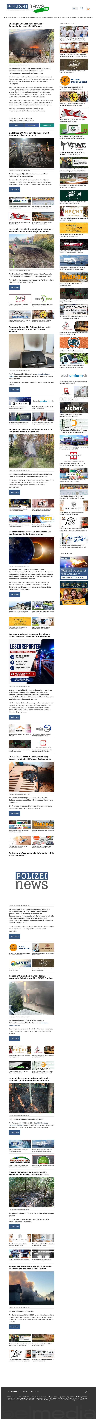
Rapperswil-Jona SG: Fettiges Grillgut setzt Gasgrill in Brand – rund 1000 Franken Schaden (29, 329)
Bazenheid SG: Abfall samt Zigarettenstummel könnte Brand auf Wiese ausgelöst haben (31, 230)
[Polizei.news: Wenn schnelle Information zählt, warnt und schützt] (31, 880)
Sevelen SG (65, 17)
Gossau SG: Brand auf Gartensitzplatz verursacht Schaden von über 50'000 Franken (31, 977)
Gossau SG (31, 17)
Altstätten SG (8, 17)
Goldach (24, 17)
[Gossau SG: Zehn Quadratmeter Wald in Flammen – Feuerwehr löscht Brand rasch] (31, 1192)
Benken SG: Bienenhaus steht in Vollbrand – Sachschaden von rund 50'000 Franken (30, 1267)
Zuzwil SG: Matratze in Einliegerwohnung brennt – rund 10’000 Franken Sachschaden (30, 758)
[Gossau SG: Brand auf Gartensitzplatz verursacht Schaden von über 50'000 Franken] (31, 998)
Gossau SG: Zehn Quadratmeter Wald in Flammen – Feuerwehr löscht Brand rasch (29, 1173)
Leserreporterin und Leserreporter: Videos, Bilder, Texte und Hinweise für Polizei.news (29, 635)
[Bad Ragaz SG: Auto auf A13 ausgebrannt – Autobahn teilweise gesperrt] (31, 153)
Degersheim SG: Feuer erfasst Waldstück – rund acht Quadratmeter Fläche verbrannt (29, 1079)
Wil (85, 17)
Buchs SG (17, 17)
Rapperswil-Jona (47, 17)
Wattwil (80, 17)
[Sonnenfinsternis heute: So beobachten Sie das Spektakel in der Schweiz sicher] (31, 550)
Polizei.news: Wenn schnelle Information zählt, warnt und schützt (31, 854)
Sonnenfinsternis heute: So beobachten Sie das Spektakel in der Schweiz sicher (30, 533)
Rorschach (57, 17)
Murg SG (38, 17)
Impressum (12, 1391)
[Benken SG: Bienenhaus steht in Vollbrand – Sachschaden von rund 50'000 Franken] (31, 1288)
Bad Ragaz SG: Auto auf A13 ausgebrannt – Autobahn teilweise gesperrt (30, 134)
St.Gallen (73, 17)
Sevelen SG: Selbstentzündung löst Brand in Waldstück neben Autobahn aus (30, 430)
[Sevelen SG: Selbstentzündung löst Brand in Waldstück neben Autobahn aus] (31, 451)
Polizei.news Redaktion (24, 65)
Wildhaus (90, 17)
